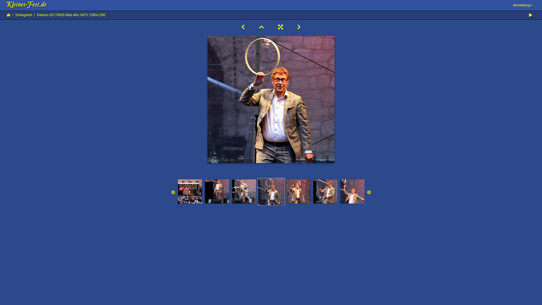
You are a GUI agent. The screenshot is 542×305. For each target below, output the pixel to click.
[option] (189, 191)
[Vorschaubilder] (261, 27)
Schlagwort (23, 15)
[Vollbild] (280, 27)
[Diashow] (530, 15)
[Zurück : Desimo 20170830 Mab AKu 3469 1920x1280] (243, 27)
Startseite (8, 15)
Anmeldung (521, 5)
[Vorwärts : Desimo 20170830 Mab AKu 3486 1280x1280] (299, 27)
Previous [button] (173, 192)
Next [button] (369, 192)
